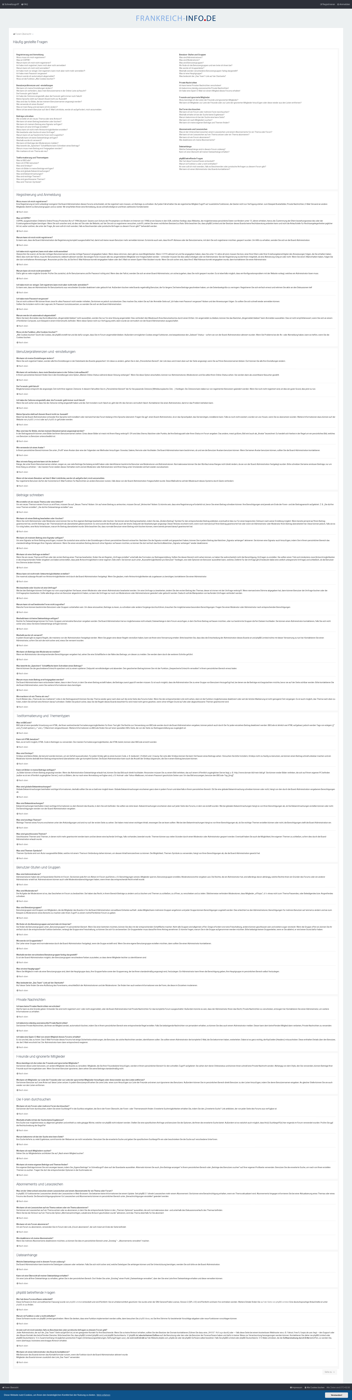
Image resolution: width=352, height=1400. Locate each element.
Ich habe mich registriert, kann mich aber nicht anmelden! (41, 65)
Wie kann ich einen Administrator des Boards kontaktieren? (204, 169)
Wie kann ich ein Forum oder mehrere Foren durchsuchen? (204, 112)
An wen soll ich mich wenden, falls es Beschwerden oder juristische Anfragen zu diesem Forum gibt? (222, 166)
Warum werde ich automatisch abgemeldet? (35, 76)
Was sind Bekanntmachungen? (29, 174)
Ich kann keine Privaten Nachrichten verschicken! (200, 85)
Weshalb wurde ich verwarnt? (29, 140)
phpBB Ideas (144, 1318)
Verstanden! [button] (336, 1395)
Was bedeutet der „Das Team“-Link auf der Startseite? (202, 76)
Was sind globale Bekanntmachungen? (33, 171)
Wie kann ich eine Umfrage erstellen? (32, 127)
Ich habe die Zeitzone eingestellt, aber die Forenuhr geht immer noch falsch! (49, 96)
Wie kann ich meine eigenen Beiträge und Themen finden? (204, 123)
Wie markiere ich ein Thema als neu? (32, 151)
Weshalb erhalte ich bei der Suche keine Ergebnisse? (201, 115)
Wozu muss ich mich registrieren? (31, 57)
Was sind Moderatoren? (189, 60)
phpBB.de (52, 419)
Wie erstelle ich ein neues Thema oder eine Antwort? (39, 119)
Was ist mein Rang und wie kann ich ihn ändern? (37, 107)
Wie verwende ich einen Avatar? (30, 104)
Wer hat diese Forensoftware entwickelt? (197, 161)
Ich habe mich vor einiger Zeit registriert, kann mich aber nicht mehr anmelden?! (50, 71)
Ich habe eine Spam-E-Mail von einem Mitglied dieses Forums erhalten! (209, 91)
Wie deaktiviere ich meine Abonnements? (197, 140)
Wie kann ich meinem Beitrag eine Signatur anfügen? (39, 124)
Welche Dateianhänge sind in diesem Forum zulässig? (202, 149)
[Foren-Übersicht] (176, 18)
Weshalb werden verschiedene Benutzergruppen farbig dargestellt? (208, 71)
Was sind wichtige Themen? (28, 176)
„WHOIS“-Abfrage (215, 1332)
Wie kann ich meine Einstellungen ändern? (34, 88)
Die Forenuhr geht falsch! (27, 93)
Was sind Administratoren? (191, 57)
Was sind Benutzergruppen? (191, 63)
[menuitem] (24, 4)
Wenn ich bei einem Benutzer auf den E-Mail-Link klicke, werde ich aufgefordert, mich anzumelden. (59, 109)
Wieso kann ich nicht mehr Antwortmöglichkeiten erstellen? (42, 130)
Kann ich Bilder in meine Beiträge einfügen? (35, 168)
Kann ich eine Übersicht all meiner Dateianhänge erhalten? (204, 152)
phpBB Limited (33, 419)
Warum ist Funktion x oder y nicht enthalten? (198, 164)
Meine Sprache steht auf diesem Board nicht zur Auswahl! (41, 99)
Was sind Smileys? (24, 166)
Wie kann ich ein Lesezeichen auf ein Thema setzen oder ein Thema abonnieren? (214, 134)
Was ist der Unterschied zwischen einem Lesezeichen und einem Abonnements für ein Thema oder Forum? (225, 132)
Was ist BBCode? (23, 160)
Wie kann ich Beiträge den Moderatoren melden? (37, 143)
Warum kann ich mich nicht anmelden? (33, 68)
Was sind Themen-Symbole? (28, 182)
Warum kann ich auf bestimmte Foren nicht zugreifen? (40, 135)
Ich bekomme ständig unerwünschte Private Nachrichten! (204, 88)
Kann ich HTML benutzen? (27, 163)
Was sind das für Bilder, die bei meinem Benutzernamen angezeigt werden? (49, 102)
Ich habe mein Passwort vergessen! (31, 73)
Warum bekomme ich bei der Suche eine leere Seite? (202, 117)
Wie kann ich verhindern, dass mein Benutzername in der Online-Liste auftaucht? (51, 91)
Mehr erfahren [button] (103, 1395)
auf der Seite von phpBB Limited (275, 1302)
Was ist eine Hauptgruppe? (190, 73)
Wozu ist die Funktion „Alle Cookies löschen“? (35, 79)
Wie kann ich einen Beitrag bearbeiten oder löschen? (38, 121)
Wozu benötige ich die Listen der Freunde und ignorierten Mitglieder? (208, 100)
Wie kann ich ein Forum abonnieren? (194, 137)
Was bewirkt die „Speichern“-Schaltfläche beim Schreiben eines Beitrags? (48, 146)
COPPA (164, 254)
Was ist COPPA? (23, 60)
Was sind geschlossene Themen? (30, 179)
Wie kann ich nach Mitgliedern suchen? (195, 120)
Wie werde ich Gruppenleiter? (191, 68)
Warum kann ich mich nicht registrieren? (33, 63)
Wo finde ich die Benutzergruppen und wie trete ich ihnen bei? (205, 65)
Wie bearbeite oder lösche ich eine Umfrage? (35, 132)
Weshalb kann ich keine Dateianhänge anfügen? (37, 138)
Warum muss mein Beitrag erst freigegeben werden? (39, 148)
